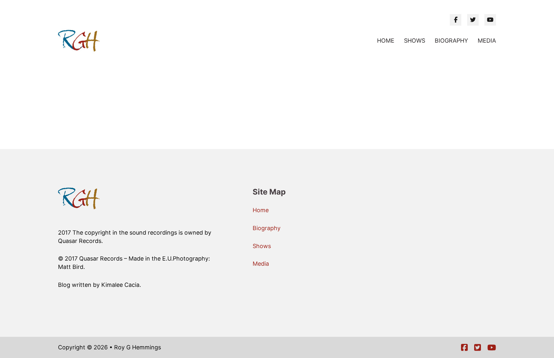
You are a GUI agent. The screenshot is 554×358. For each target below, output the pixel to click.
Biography (451, 40)
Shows (414, 40)
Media (487, 40)
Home (385, 40)
